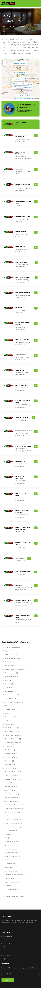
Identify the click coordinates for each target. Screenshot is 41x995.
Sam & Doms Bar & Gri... (26, 87)
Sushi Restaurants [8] (11, 871)
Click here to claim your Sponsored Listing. (26, 111)
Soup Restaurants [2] (11, 864)
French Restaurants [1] (11, 753)
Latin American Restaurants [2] (14, 805)
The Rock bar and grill (23, 431)
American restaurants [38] (12, 647)
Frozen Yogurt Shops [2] (12, 757)
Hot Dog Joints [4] (10, 783)
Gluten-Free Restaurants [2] (13, 772)
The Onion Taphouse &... (20, 72)
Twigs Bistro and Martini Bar (21, 136)
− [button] (4, 65)
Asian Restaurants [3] (11, 654)
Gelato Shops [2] (10, 764)
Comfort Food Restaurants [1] (14, 702)
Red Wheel (19, 307)
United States (12, 26)
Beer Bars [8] (8, 662)
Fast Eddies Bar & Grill (23, 446)
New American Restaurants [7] (14, 823)
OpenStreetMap (29, 98)
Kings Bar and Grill (22, 340)
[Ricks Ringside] (18, 76)
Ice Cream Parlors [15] (11, 786)
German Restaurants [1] (12, 768)
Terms (5, 940)
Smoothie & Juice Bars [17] (12, 856)
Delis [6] (7, 713)
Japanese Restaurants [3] (12, 797)
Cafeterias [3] (9, 684)
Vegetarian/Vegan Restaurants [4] (15, 897)
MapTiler (22, 98)
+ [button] (4, 62)
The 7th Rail (19, 370)
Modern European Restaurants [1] (15, 816)
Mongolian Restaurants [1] (13, 819)
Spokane (22, 26)
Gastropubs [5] (9, 761)
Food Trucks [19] (10, 750)
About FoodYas (8, 936)
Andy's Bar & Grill (21, 385)
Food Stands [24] (10, 746)
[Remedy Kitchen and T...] (21, 91)
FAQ (4, 947)
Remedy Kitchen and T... (22, 96)
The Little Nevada (23, 78)
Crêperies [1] (8, 706)
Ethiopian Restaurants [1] (12, 731)
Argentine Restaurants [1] (12, 651)
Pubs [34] (7, 838)
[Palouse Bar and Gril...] (26, 94)
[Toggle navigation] (37, 4)
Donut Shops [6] (10, 724)
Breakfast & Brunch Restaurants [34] (15, 669)
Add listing (6, 955)
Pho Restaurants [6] (11, 831)
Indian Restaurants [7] (11, 790)
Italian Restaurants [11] (12, 794)
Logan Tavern (20, 247)
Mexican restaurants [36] (12, 812)
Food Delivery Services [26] (13, 742)
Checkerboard (20, 355)
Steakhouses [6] (9, 867)
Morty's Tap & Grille (22, 277)
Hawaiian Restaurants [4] (12, 779)
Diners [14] (8, 720)
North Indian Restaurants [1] (13, 827)
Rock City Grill (20, 232)
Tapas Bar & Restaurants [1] (13, 882)
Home (3, 26)
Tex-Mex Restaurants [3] (12, 889)
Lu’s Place (20, 87)
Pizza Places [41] (9, 834)
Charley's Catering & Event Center (22, 528)
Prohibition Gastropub (19, 477)
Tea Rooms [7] (9, 886)
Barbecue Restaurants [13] (12, 658)
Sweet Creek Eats (21, 84)
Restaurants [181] (10, 845)
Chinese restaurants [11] (12, 695)
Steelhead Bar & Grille (23, 216)
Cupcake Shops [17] (11, 709)
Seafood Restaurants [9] (12, 853)
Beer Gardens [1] (10, 665)
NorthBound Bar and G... (19, 63)
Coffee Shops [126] (10, 698)
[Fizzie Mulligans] (19, 59)
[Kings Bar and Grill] (26, 80)
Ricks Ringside (19, 80)
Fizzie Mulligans (21, 262)
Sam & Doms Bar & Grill (23, 571)
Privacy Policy (7, 943)
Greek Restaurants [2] (11, 775)
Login (4, 959)
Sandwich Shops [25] (11, 849)
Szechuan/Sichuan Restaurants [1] (15, 875)
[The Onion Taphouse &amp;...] (20, 68)
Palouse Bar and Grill (23, 600)
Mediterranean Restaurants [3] (14, 808)
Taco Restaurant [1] (10, 878)
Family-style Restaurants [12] (13, 735)
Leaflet (16, 98)
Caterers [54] (8, 687)
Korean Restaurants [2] (12, 801)
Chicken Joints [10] (10, 691)
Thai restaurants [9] (10, 893)
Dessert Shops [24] (10, 717)
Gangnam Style (20, 461)
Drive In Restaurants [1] (12, 728)
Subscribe (8, 980)
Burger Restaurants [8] (11, 676)
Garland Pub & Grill (22, 292)
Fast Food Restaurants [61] (13, 739)
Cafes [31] (8, 680)
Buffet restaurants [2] (11, 673)
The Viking (19, 169)
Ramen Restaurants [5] (11, 841)
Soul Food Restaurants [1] (12, 860)
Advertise (6, 952)
